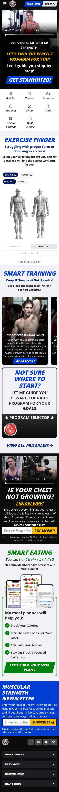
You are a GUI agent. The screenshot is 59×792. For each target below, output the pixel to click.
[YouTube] (46, 742)
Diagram (9, 181)
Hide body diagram (29, 262)
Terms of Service (31, 540)
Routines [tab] (26, 174)
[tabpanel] (29, 222)
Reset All (15, 246)
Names (22, 181)
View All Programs (27, 445)
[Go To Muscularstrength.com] (12, 3)
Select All (44, 246)
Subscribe (41, 722)
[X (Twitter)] (53, 742)
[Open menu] (5, 4)
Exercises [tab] (10, 174)
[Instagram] (38, 742)
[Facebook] (31, 742)
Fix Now (43, 530)
